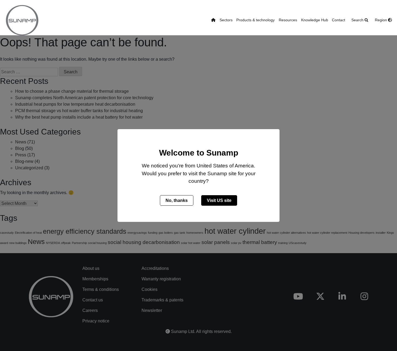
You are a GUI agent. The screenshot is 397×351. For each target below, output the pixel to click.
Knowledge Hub (314, 20)
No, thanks (177, 200)
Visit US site (219, 200)
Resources (288, 20)
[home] (213, 20)
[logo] (22, 20)
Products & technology (255, 20)
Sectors (226, 20)
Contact (338, 20)
